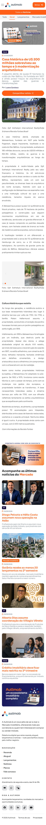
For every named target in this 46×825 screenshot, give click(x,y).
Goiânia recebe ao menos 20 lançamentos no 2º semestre (20, 569)
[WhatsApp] (11, 788)
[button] (40, 273)
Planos (7, 768)
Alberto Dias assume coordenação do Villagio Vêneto (22, 619)
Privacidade (37, 818)
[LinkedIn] (18, 807)
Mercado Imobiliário (10, 560)
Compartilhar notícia (22, 93)
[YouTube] (31, 807)
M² (4, 507)
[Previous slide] (5, 118)
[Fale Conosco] (18, 788)
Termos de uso (24, 818)
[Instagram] (11, 807)
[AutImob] (13, 5)
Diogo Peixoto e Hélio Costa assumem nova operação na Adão (20, 517)
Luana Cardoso (12, 87)
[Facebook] (4, 807)
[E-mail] (4, 788)
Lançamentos (23, 17)
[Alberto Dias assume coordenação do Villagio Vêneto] (23, 595)
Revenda (8, 752)
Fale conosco (10, 771)
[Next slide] (42, 118)
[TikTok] (24, 807)
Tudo (4, 17)
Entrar (37, 5)
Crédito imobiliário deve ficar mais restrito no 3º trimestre (20, 669)
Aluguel (7, 756)
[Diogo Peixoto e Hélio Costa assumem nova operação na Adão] (23, 492)
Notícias (8, 764)
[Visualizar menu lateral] (2, 5)
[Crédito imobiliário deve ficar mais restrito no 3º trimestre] (23, 645)
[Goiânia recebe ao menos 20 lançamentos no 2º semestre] (23, 545)
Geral (12, 17)
